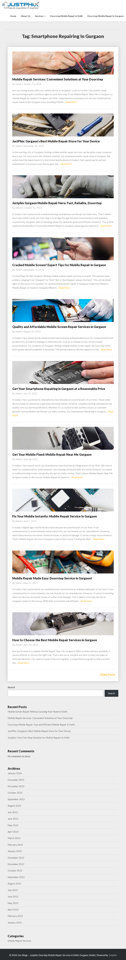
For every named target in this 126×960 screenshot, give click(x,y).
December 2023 (16, 779)
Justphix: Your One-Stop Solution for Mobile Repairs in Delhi (38, 737)
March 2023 (14, 838)
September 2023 (16, 799)
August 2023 (14, 805)
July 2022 (13, 890)
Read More (71, 102)
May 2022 (13, 903)
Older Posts (107, 674)
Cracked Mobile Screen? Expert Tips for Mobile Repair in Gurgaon (59, 265)
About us (25, 16)
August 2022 (14, 883)
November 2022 (16, 864)
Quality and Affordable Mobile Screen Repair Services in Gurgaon (59, 327)
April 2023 (13, 831)
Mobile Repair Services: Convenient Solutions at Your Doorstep (57, 79)
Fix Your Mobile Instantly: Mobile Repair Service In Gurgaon (54, 516)
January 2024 (15, 773)
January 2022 (15, 922)
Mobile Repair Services (19, 940)
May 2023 (13, 825)
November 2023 (16, 786)
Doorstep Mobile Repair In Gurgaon (105, 16)
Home (13, 16)
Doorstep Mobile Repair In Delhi (66, 16)
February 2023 (15, 844)
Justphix (113, 955)
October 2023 (15, 792)
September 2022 (16, 877)
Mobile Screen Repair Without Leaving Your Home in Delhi (37, 711)
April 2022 (13, 909)
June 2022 (13, 896)
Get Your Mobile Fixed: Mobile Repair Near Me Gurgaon (51, 454)
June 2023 (13, 818)
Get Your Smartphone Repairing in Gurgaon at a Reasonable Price (58, 389)
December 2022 (16, 857)
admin (19, 84)
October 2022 (15, 870)
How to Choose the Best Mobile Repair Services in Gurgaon (54, 640)
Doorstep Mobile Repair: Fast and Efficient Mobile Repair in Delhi (41, 724)
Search (11, 687)
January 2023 (15, 851)
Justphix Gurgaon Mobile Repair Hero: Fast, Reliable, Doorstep (57, 203)
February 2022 (15, 916)
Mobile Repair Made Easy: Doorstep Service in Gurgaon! (52, 578)
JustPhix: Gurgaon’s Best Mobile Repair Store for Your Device (56, 141)
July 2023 (13, 812)
